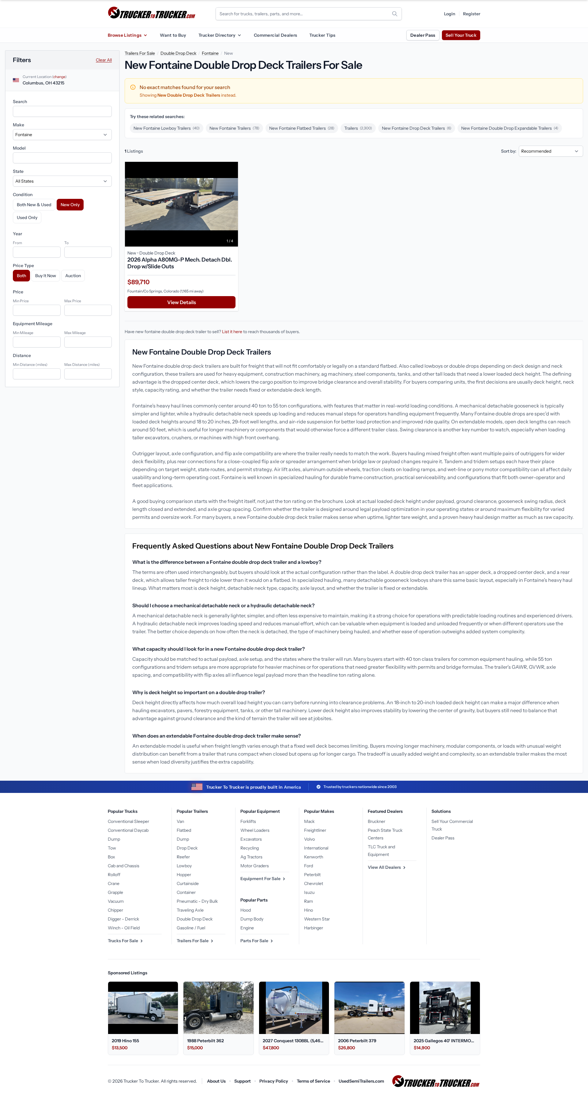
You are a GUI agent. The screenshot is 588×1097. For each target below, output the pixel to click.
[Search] (395, 14)
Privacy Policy (273, 1081)
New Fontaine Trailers (234, 128)
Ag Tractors (251, 857)
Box (111, 857)
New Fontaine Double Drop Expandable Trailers (509, 128)
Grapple (115, 892)
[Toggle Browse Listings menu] (145, 35)
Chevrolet (313, 883)
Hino (308, 910)
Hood (245, 910)
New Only (70, 204)
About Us (216, 1081)
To (66, 242)
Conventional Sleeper (128, 821)
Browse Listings (124, 35)
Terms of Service (313, 1081)
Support (242, 1081)
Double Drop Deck (178, 53)
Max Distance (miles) (82, 364)
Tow (112, 848)
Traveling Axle (190, 910)
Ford (308, 865)
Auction (73, 275)
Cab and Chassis (123, 865)
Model (19, 148)
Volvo (309, 839)
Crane (113, 883)
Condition (22, 194)
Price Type (23, 265)
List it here (232, 331)
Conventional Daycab (128, 830)
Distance (22, 355)
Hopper (184, 874)
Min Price (21, 301)
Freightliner (315, 830)
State (18, 171)
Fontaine (210, 53)
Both (21, 275)
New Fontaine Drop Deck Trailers (416, 128)
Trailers (358, 128)
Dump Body (251, 919)
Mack (309, 821)
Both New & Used (34, 204)
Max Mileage (75, 332)
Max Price (72, 301)
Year (17, 233)
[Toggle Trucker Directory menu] (239, 35)
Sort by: (508, 151)
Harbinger (313, 928)
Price (18, 292)
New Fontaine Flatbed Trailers (301, 128)
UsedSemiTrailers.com (361, 1081)
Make (18, 125)
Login (449, 14)
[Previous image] (131, 204)
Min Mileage (23, 332)
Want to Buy (173, 35)
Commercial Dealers (275, 35)
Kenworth (313, 857)
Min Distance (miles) (30, 364)
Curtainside (188, 883)
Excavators (251, 839)
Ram (308, 901)
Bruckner (376, 821)
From (17, 242)
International (316, 848)
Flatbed (184, 830)
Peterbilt (312, 874)
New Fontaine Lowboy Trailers (167, 128)
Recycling (249, 848)
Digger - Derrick (123, 919)
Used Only (27, 217)
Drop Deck (187, 848)
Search (20, 101)
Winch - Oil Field (124, 928)
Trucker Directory (217, 35)
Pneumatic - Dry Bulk (197, 901)
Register (471, 14)
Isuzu (309, 892)
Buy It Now (45, 275)
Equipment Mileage (32, 323)
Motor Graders (254, 865)
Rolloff (114, 874)
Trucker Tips (322, 35)
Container (186, 892)
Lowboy (184, 865)
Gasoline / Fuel (191, 928)
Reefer (183, 857)
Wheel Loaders (255, 830)
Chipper (115, 910)
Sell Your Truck (461, 35)
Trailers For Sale (140, 53)
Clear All (104, 60)
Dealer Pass (422, 35)
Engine (247, 928)
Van (180, 821)
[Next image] (232, 204)
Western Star (317, 919)
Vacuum (116, 901)
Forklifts (248, 821)
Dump (114, 839)
